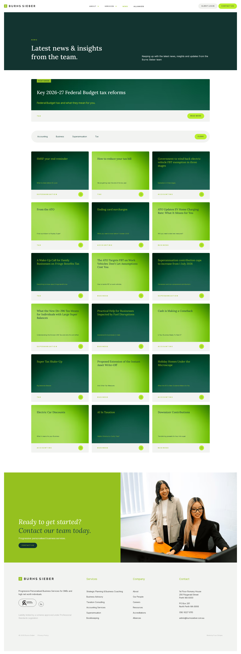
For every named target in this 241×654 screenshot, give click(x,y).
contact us (227, 6)
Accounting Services (95, 607)
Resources (138, 607)
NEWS (125, 6)
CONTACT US (28, 545)
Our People (138, 597)
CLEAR (201, 136)
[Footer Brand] (36, 579)
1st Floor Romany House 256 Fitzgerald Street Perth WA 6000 (190, 594)
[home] (19, 6)
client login (208, 6)
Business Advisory (94, 597)
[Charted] (27, 603)
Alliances (137, 618)
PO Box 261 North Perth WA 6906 (189, 605)
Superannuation (93, 613)
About (135, 591)
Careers (136, 602)
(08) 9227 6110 (186, 612)
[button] (94, 6)
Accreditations (139, 613)
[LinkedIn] (41, 604)
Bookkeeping (92, 618)
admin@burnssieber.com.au (191, 618)
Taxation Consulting (95, 602)
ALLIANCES (139, 6)
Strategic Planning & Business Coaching (104, 591)
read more (195, 116)
